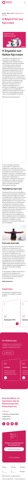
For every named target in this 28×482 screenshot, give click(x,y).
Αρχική (4, 13)
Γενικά (12, 13)
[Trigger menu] (24, 2)
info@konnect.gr (6, 419)
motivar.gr (16, 457)
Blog (8, 13)
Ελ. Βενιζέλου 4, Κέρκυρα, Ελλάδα (10, 414)
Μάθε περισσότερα (7, 281)
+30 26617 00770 (6, 416)
